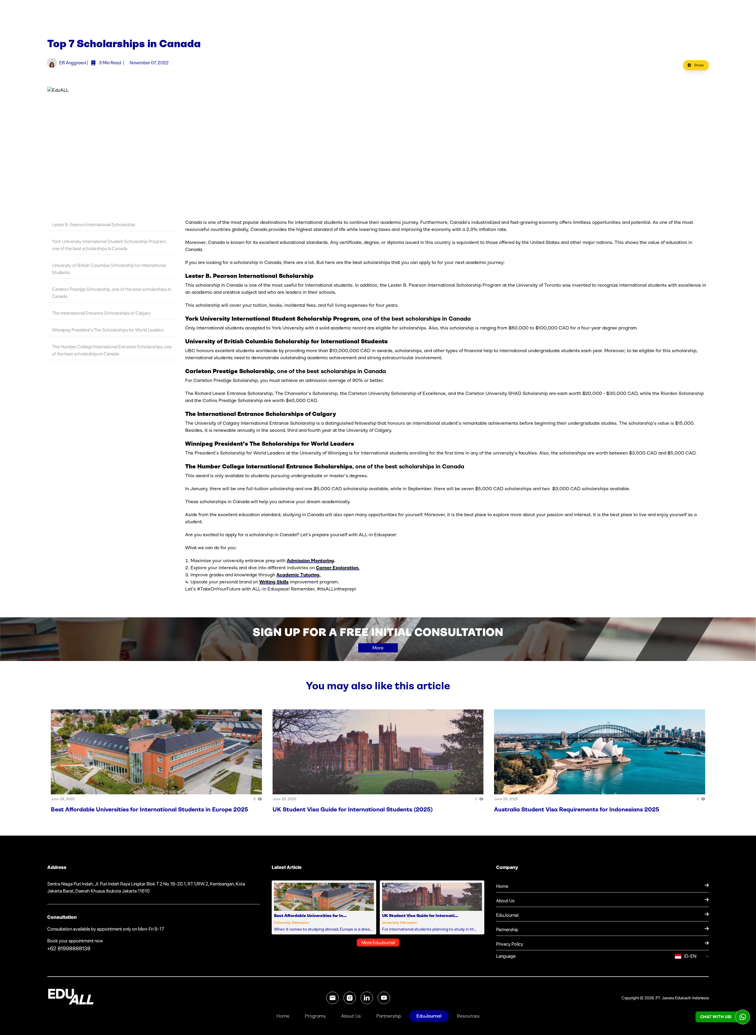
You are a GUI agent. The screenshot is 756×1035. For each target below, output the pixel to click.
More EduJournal (378, 942)
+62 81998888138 (68, 949)
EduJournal (428, 1016)
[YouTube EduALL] (384, 998)
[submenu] (707, 956)
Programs (315, 1016)
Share (698, 65)
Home (282, 1016)
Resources (468, 1016)
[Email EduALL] (332, 998)
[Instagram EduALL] (349, 998)
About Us (351, 1016)
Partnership (388, 1016)
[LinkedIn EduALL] (367, 998)
